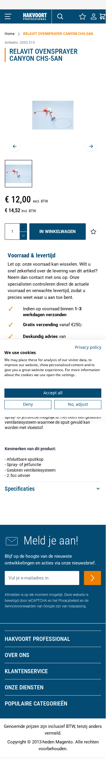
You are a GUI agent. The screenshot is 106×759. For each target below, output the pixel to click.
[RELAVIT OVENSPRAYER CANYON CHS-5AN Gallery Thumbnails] (18, 173)
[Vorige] (14, 146)
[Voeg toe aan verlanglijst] (93, 231)
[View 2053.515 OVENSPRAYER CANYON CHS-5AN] (18, 173)
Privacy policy (88, 347)
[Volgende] (91, 146)
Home (9, 34)
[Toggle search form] (59, 16)
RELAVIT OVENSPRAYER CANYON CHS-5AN (58, 34)
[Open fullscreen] (53, 115)
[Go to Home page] (35, 16)
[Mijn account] (93, 16)
